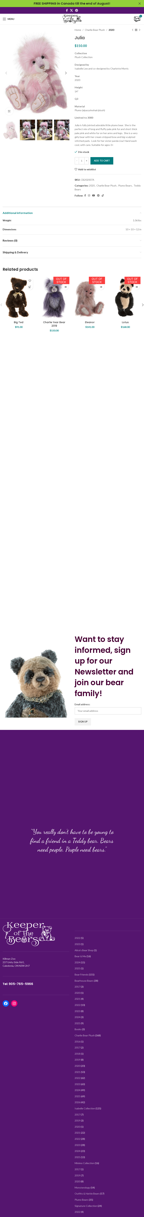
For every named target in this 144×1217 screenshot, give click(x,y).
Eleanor (90, 322)
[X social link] (71, 10)
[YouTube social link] (93, 195)
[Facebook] (6, 1003)
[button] (30, 287)
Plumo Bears (125, 185)
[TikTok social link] (103, 195)
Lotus (125, 322)
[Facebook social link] (67, 10)
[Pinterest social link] (76, 10)
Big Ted (18, 322)
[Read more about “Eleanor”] (101, 287)
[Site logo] (72, 18)
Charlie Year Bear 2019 (54, 324)
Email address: (82, 704)
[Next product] (139, 30)
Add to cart (102, 160)
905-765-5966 (21, 984)
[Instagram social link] (89, 195)
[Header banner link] (66, 3)
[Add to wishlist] (30, 281)
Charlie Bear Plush (95, 29)
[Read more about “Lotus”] (136, 287)
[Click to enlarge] (9, 111)
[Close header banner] (139, 3)
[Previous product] (132, 30)
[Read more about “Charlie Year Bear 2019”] (65, 287)
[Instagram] (14, 1003)
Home (78, 29)
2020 (111, 29)
